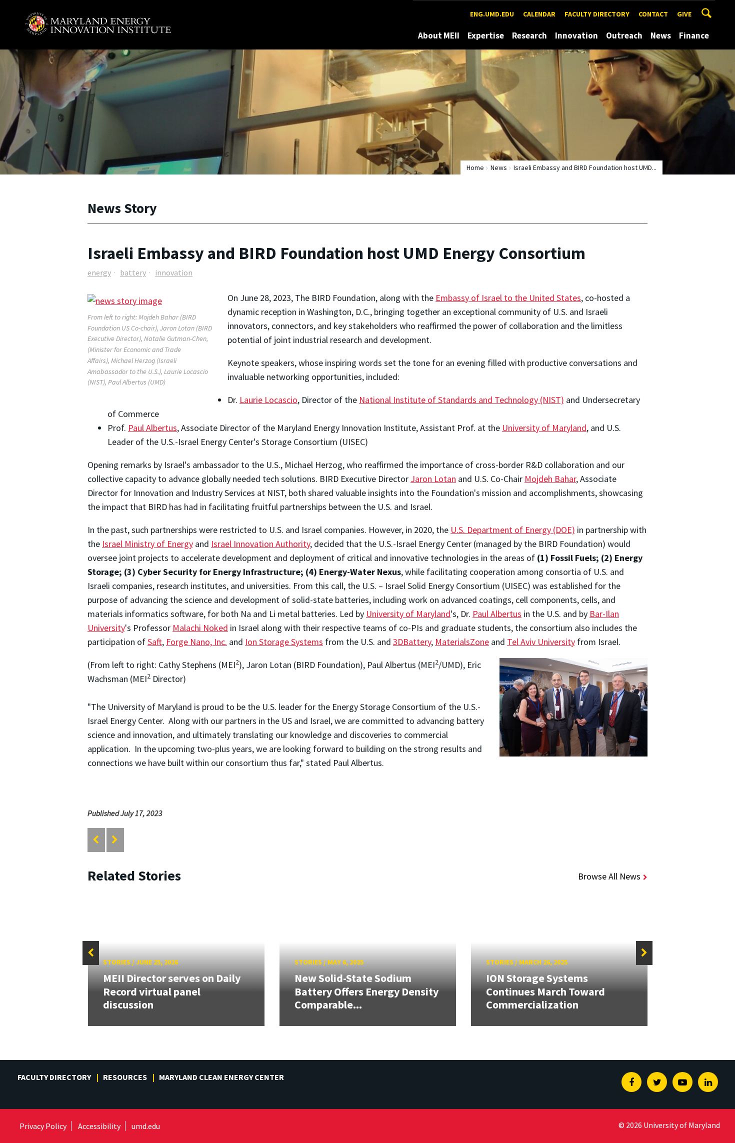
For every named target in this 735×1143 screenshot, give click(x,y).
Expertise (486, 35)
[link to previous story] (95, 840)
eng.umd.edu (492, 14)
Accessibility (99, 1126)
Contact (653, 14)
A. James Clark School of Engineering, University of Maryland (98, 9)
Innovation (576, 35)
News (660, 35)
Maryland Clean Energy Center (221, 1077)
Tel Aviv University (541, 642)
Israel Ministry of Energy (147, 544)
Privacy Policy (43, 1126)
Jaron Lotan (433, 478)
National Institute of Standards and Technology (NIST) (461, 400)
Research (529, 35)
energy (99, 273)
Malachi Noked (200, 628)
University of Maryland (544, 428)
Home (475, 167)
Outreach (624, 35)
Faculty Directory (597, 14)
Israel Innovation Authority (260, 544)
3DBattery (412, 642)
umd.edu (146, 1126)
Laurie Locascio (269, 400)
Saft (155, 642)
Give (684, 14)
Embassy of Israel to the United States (508, 298)
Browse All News (609, 876)
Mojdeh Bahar (550, 478)
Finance (694, 35)
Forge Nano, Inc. (196, 642)
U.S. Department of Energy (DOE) (512, 530)
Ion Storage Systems (284, 642)
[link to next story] (115, 840)
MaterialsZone (462, 642)
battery (133, 273)
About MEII (439, 35)
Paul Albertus (152, 428)
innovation (173, 273)
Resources (125, 1077)
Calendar (539, 14)
